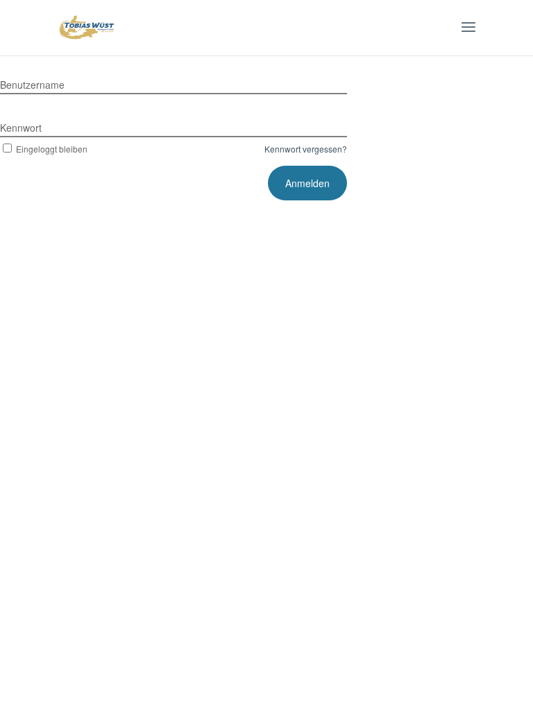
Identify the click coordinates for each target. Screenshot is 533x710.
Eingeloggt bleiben (51, 149)
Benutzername (32, 85)
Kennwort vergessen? (305, 149)
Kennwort (21, 128)
